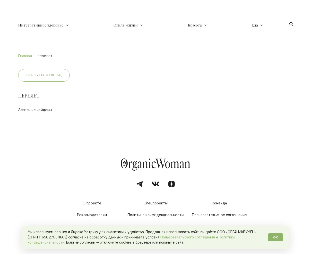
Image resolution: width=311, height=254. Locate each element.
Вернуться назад (44, 75)
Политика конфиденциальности (155, 215)
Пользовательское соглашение (219, 215)
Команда (219, 203)
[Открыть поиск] (291, 24)
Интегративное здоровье (40, 25)
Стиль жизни (125, 25)
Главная (25, 56)
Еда (255, 25)
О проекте (92, 203)
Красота (195, 25)
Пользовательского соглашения (187, 237)
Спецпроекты (156, 203)
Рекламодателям (92, 215)
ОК (275, 237)
